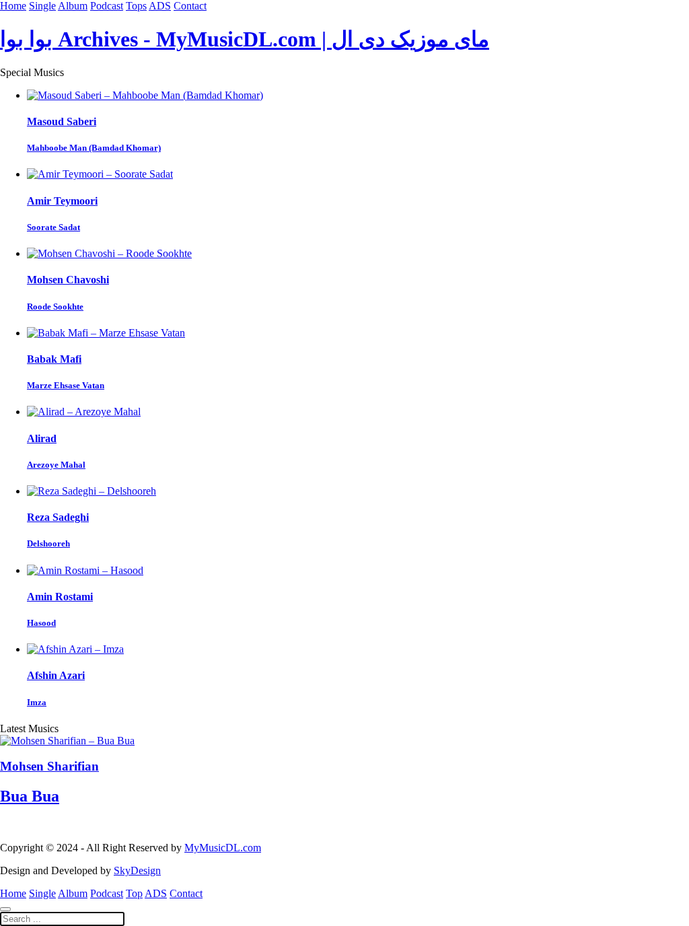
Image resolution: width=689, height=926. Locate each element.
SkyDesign (137, 870)
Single (42, 5)
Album (72, 5)
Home (13, 5)
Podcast (106, 5)
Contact (190, 5)
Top (134, 893)
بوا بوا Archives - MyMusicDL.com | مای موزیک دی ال (244, 39)
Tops (136, 5)
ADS (160, 5)
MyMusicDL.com (222, 847)
